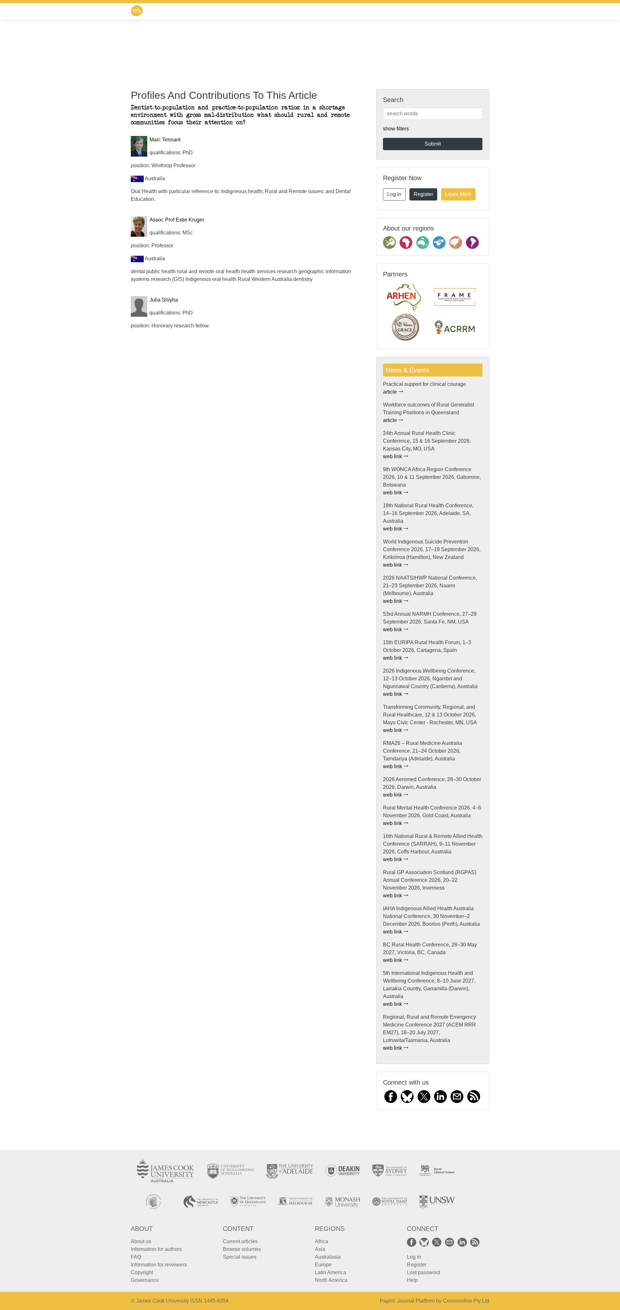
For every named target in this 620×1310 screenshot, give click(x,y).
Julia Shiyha (164, 300)
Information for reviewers (159, 1264)
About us (141, 1241)
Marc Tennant (165, 139)
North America (331, 1280)
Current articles (240, 1241)
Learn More (458, 194)
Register (423, 194)
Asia (320, 1249)
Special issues (239, 1257)
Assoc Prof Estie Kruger (177, 219)
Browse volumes (242, 1249)
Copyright (142, 1272)
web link (393, 456)
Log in (414, 1257)
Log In (394, 194)
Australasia (328, 1257)
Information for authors (156, 1249)
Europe (323, 1264)
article (390, 392)
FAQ (136, 1257)
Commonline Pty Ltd (466, 1301)
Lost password (423, 1272)
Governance (145, 1280)
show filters (396, 128)
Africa (321, 1241)
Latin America (330, 1272)
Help (412, 1280)
